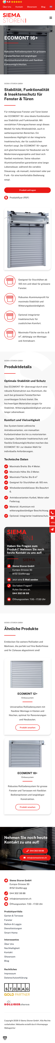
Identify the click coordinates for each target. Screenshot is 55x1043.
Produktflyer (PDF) (19, 197)
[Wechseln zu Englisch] (51, 6)
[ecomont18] (27, 741)
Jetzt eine (25, 579)
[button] (5, 1038)
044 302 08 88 (20, 593)
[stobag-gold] (17, 984)
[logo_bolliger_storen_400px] (17, 1001)
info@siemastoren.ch (20, 898)
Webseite (20, 1024)
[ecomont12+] (27, 662)
